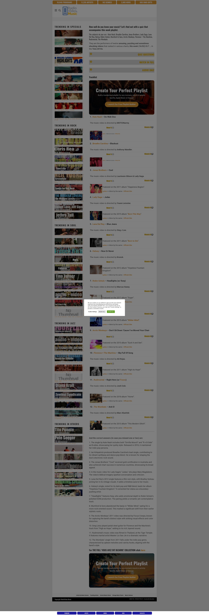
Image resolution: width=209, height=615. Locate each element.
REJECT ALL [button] (102, 311)
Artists (86, 613)
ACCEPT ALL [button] (111, 311)
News (123, 613)
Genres (105, 613)
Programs (66, 613)
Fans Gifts (142, 613)
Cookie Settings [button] (92, 311)
